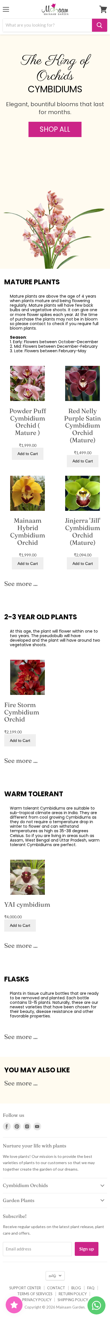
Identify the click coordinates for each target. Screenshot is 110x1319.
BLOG (76, 1288)
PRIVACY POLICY (36, 1299)
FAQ (90, 1288)
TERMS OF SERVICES (34, 1294)
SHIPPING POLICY (73, 1299)
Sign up (86, 1248)
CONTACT (56, 1288)
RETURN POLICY (73, 1294)
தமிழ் (52, 1275)
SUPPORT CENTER (25, 1288)
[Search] (99, 25)
